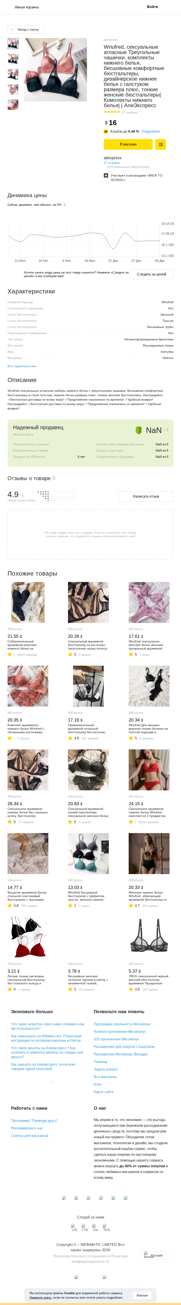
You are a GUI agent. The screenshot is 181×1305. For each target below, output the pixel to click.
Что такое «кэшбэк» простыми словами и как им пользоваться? (47, 1026)
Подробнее (150, 131)
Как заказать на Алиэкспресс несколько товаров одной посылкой (43, 1067)
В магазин (128, 144)
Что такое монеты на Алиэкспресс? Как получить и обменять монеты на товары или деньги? (47, 1052)
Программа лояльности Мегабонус (122, 1024)
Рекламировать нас (27, 1128)
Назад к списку (28, 29)
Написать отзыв (146, 496)
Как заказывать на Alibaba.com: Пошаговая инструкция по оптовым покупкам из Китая (46, 1038)
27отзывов (112, 163)
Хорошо (142, 1295)
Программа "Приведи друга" (34, 1121)
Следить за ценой (151, 274)
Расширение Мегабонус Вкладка (120, 1054)
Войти (152, 7)
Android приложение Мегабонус (120, 1032)
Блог (98, 1084)
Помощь (100, 1062)
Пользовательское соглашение (80, 1256)
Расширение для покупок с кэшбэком (124, 1047)
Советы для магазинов (30, 1136)
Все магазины (105, 1077)
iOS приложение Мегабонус (117, 1039)
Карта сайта (103, 1092)
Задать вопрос (106, 1069)
